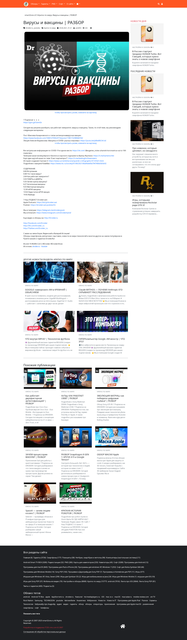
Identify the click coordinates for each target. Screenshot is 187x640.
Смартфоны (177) (54, 557)
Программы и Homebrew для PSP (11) (119, 572)
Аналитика (81, 600)
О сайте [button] (70, 4)
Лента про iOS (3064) (129, 581)
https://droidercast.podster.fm (43, 205)
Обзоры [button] (34, 4)
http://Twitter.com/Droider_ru (35, 228)
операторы (98, 604)
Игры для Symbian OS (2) (70, 576)
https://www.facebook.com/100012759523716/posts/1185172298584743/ (53, 138)
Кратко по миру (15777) (97, 581)
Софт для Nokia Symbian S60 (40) (130, 567)
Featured (78, 597)
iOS (103, 597)
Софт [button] (61, 4)
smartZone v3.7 (31, 15)
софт (37, 608)
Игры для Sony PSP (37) (33, 581)
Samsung (38, 600)
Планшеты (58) (68, 557)
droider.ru (29, 28)
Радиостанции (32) (56, 562)
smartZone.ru (48, 620)
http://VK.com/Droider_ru (33, 225)
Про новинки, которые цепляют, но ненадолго (144, 149)
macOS (117, 597)
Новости (101, 600)
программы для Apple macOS (129, 604)
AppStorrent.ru (58, 597)
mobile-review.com (141, 597)
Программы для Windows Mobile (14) (38, 572)
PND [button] (54, 4)
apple (47, 597)
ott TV (152, 597)
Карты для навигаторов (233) (86, 562)
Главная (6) (28, 557)
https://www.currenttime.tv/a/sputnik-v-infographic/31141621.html (76, 161)
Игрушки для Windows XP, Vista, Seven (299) (41, 576)
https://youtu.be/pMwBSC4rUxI (93, 140)
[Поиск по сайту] (158, 4)
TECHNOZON (49, 600)
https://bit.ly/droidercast (47, 202)
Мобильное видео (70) (53, 581)
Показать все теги (31, 613)
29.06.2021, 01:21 (65, 28)
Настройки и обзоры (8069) (74, 581)
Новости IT (111, 600)
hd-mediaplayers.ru (92, 597)
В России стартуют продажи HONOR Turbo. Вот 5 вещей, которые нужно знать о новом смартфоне (146, 55)
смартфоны (28, 608)
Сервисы (153, 600)
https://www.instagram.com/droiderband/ (53, 213)
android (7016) (114, 581)
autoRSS (78, 28)
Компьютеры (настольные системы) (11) (123, 557)
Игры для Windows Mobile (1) (124, 576)
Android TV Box (37, 597)
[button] (78, 4)
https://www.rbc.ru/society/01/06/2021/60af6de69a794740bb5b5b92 (78, 163)
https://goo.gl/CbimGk (32, 122)
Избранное (92, 600)
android (26, 597)
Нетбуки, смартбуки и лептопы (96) (90, 557)
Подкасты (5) (48, 586)
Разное (145, 600)
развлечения (148, 604)
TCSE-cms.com (51, 627)
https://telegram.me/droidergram (51, 210)
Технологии (28, 604)
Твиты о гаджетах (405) (33, 586)
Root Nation (28, 600)
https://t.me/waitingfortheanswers (82, 158)
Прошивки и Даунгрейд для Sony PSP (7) (85, 572)
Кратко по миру (45, 15)
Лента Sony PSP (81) (147, 581)
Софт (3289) (118, 562)
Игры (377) (139, 572)
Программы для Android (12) (136, 562)
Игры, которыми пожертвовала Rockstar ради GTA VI (144, 202)
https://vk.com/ (78, 150)
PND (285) (69, 562)
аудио (59, 604)
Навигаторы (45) (106, 562)
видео (65, 604)
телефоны (44, 608)
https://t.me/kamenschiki (103, 156)
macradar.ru (127, 597)
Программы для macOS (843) (35, 567)
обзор (81, 604)
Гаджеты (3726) (39, 557)
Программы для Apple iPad (129, 600)
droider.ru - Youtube (39, 246)
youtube (37, 28)
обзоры (88, 604)
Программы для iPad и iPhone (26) (62, 567)
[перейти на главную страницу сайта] (122, 626)
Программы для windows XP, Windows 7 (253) (97, 567)
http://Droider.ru (51, 218)
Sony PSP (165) (61, 572)
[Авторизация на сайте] (162, 4)
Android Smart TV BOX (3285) (35, 562)
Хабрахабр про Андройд (45, 604)
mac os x (109, 597)
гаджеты (73, 604)
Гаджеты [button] (45, 4)
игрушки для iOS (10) (146, 576)
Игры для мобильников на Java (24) (96, 576)
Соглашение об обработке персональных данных (44, 632)
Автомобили (69, 600)
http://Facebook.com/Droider (35, 223)
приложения (109, 604)
